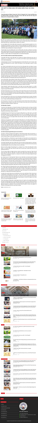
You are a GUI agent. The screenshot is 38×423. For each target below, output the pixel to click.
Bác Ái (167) (4, 230)
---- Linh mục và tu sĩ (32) (6, 237)
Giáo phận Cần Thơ (4, 415)
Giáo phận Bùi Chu (4, 413)
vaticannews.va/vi (7, 187)
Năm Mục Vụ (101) (5, 242)
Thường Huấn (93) (5, 234)
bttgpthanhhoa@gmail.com (24, 417)
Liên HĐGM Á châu (4, 406)
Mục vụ (4, 5)
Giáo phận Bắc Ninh (4, 411)
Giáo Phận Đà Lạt (3, 417)
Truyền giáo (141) (5, 229)
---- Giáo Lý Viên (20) (5, 240)
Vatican (2, 404)
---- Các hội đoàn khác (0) (6, 235)
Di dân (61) (4, 227)
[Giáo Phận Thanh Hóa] (5, 1)
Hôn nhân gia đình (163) (6, 232)
